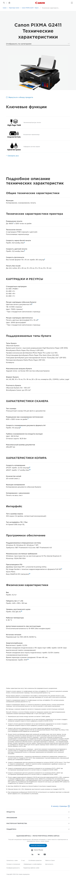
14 (28, 659)
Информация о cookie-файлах (33, 864)
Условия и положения (13, 864)
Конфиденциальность (13, 868)
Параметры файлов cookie (31, 868)
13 (21, 611)
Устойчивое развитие (35, 860)
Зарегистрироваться (38, 845)
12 (29, 573)
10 (29, 469)
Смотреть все (13, 156)
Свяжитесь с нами (12, 860)
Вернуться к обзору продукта (21, 97)
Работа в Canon (50, 860)
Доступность (49, 864)
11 (61, 569)
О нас (23, 860)
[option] (38, 72)
